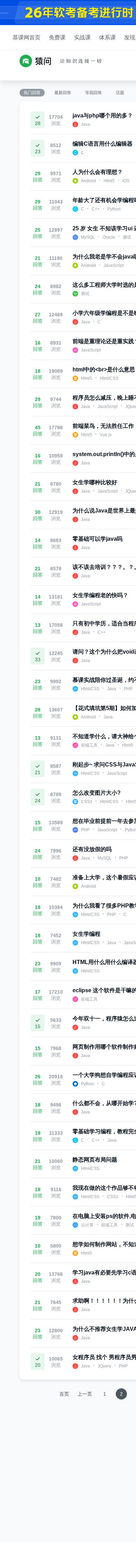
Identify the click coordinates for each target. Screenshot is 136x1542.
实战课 (82, 37)
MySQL (88, 237)
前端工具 (89, 745)
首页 (64, 1394)
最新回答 (62, 92)
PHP (128, 688)
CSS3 (86, 801)
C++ (96, 209)
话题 (120, 92)
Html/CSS (109, 378)
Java (85, 124)
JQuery (104, 1366)
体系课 (107, 37)
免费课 (57, 37)
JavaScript (113, 265)
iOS (125, 180)
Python (114, 209)
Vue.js (106, 434)
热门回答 (32, 92)
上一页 (84, 1394)
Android (88, 180)
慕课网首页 (26, 37)
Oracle (109, 237)
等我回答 (93, 92)
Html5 (109, 180)
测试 (127, 237)
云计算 (87, 1225)
